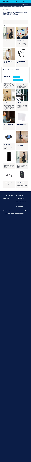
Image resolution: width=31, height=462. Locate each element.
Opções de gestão (11, 15)
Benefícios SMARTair (5, 15)
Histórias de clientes (16, 15)
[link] (4, 6)
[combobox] (25, 4)
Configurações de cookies (6, 76)
